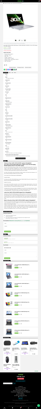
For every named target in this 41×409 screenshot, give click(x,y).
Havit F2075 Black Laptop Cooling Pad (24, 349)
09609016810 (22, 394)
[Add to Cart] (10, 340)
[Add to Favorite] (10, 344)
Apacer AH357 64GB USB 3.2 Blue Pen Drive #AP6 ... (16, 349)
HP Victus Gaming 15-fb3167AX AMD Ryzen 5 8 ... (22, 320)
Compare (28, 408)
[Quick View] (10, 346)
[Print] (14, 70)
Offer (12, 408)
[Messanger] (10, 70)
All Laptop (9, 3)
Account (36, 408)
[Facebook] (8, 70)
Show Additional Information (20, 158)
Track (14, 383)
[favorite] (6, 65)
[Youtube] (20, 376)
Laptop (6, 3)
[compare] (4, 65)
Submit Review (7, 258)
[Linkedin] (24, 376)
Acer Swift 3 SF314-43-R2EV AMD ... (17, 3)
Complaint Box (21, 378)
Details (10, 72)
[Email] (6, 70)
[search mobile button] (38, 1)
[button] (16, 70)
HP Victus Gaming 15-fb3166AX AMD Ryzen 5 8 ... (22, 330)
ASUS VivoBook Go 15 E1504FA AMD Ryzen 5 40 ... (22, 292)
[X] (12, 70)
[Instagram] (22, 376)
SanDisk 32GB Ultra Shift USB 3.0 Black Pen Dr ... (33, 349)
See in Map (21, 396)
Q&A (12, 72)
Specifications (6, 72)
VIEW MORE (36, 371)
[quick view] (21, 267)
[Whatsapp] (4, 70)
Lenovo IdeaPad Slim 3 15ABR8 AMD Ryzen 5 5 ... (22, 264)
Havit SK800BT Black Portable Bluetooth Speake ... (7, 349)
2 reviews (9, 47)
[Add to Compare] (10, 342)
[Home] (3, 3)
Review (15, 72)
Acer (11, 3)
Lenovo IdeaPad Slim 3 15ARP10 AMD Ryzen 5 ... (22, 274)
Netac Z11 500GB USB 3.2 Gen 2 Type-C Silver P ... (15, 365)
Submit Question (7, 231)
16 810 (18, 394)
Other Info (20, 398)
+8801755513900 (18, 395)
